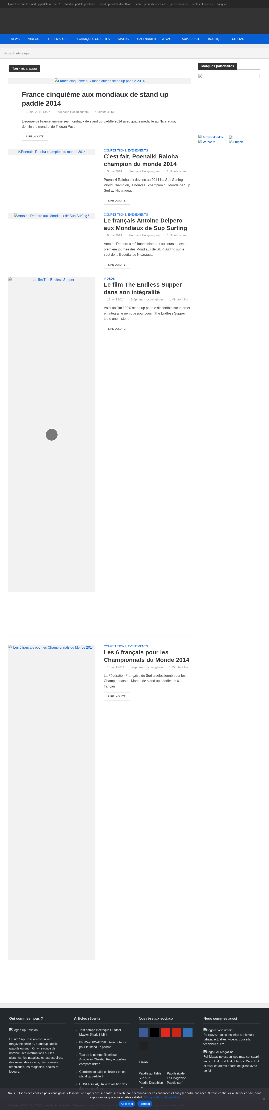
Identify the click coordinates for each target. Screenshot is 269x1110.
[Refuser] (264, 1099)
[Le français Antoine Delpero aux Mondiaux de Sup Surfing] (52, 215)
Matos (123, 39)
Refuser (145, 1103)
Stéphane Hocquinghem (73, 111)
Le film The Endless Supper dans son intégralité (143, 288)
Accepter (127, 1103)
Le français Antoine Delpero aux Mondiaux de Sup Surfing (145, 224)
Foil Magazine (176, 1078)
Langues (222, 4)
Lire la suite (35, 136)
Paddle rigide (176, 1073)
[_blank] (214, 39)
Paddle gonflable (150, 1073)
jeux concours (179, 4)
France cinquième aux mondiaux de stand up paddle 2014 (95, 99)
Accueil (9, 53)
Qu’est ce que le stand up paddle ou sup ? (34, 4)
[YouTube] (165, 1032)
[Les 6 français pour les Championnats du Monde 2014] (51, 802)
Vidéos (33, 39)
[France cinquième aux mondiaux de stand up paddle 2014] (100, 81)
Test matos (57, 39)
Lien (141, 1087)
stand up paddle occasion (150, 4)
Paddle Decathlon (151, 1082)
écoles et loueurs (202, 4)
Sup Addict (190, 39)
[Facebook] (143, 1032)
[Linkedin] (188, 1032)
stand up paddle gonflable (79, 4)
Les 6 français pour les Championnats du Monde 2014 (146, 656)
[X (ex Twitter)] (143, 1045)
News (15, 39)
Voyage (167, 39)
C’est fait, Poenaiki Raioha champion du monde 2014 (141, 160)
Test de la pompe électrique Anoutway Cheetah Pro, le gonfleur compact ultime (103, 1059)
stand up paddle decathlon (115, 4)
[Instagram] (154, 1032)
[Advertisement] (99, 617)
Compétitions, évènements (126, 150)
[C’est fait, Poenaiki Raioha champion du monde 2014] (52, 151)
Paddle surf (174, 1082)
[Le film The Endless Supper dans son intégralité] (51, 434)
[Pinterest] (176, 1032)
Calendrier (146, 39)
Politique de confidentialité (161, 1097)
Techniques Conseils (92, 39)
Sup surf (144, 1078)
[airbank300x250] (229, 99)
